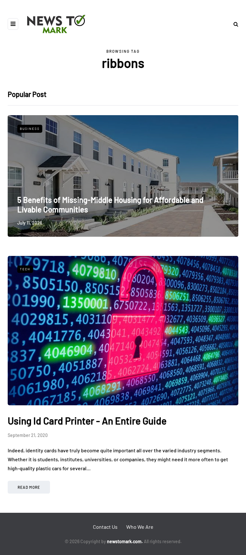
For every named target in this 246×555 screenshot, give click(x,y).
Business (30, 129)
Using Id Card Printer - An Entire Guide (87, 420)
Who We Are (139, 527)
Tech (25, 269)
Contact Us (105, 527)
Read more (29, 487)
